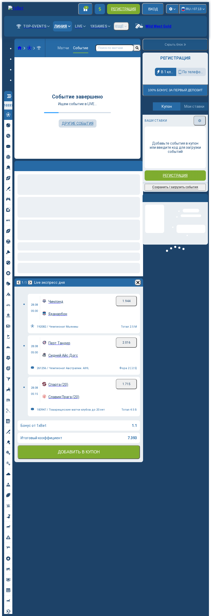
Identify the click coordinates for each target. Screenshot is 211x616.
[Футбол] (29, 48)
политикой (154, 124)
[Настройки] (172, 9)
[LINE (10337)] (19, 48)
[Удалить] (138, 282)
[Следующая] (30, 282)
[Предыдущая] (18, 282)
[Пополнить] (100, 9)
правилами (194, 121)
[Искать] (137, 48)
